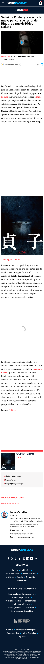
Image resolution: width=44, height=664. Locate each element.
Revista (20, 577)
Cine (17, 503)
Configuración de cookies (22, 611)
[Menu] (3, 3)
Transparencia (30, 601)
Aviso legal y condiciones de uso (21, 594)
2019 (18, 458)
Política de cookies (13, 601)
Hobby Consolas (29, 633)
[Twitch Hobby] (16, 558)
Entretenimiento (13, 573)
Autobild (9, 630)
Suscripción (29, 608)
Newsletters (31, 577)
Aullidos (12, 410)
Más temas (22, 580)
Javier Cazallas (8, 60)
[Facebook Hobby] (8, 558)
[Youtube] (35, 558)
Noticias (10, 503)
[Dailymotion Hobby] (27, 558)
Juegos (15, 570)
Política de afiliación (21, 604)
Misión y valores (14, 608)
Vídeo (3, 503)
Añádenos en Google (12, 64)
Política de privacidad (21, 597)
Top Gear (22, 636)
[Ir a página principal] (16, 3)
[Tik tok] (20, 558)
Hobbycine (20, 10)
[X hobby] (12, 558)
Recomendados (29, 573)
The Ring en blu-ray (10, 259)
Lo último (10, 577)
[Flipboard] (31, 558)
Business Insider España (26, 630)
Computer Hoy (12, 633)
